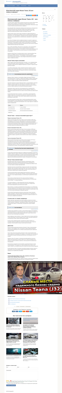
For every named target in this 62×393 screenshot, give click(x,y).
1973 (53, 15)
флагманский (28, 306)
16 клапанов (44, 15)
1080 (50, 15)
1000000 (49, 21)
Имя (7, 367)
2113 (43, 21)
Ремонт (18, 5)
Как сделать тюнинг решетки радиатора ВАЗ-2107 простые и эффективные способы (13, 341)
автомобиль (22, 306)
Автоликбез (45, 31)
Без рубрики (45, 33)
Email (18, 367)
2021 (46, 18)
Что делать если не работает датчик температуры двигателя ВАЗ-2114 (30, 356)
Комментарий (8, 370)
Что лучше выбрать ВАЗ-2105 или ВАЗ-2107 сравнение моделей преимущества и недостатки (30, 341)
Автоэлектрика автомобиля (15, 302)
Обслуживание (23, 5)
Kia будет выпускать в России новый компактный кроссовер (20, 300)
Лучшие (44, 24)
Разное (29, 5)
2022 (49, 18)
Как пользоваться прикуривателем (13, 355)
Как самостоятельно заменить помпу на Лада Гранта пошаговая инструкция (13, 325)
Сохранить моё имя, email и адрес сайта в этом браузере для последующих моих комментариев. (22, 383)
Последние (45, 25)
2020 (43, 18)
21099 (46, 21)
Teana (18, 306)
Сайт (28, 367)
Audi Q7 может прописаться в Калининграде (17, 298)
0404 (47, 15)
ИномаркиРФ (17, 1)
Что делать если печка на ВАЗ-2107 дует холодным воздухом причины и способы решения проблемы (29, 326)
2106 (52, 18)
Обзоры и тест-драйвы (11, 5)
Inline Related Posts (36, 75)
